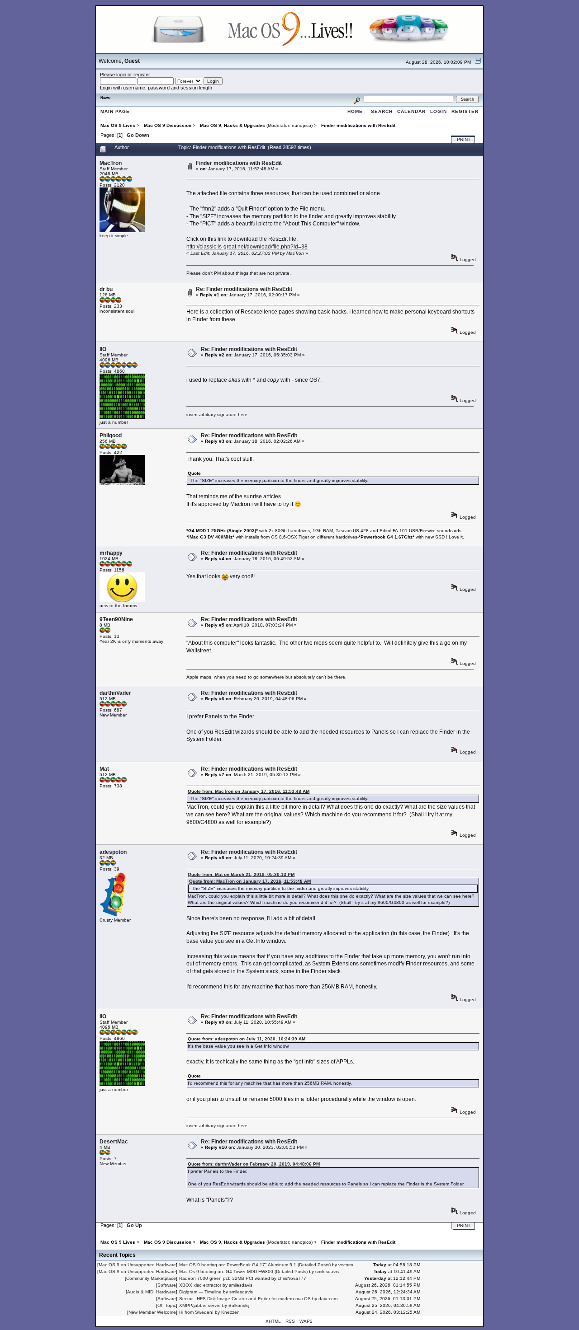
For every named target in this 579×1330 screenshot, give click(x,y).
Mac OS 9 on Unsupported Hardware (137, 1264)
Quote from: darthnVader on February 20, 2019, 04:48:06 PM (254, 1163)
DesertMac (114, 1141)
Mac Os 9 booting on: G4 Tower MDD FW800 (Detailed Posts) (243, 1271)
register (141, 74)
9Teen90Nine (116, 619)
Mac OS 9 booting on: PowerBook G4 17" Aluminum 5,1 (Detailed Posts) (255, 1264)
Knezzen (230, 1312)
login (121, 74)
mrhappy (111, 553)
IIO (103, 349)
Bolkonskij (238, 1305)
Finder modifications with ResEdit (239, 163)
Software (166, 1285)
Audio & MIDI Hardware (151, 1291)
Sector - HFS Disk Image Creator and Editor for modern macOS (245, 1298)
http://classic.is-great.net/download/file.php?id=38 (247, 247)
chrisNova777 (292, 1278)
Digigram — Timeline (200, 1291)
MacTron (111, 163)
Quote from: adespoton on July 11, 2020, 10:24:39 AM (246, 1038)
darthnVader (115, 693)
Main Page (115, 111)
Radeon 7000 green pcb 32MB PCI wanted (224, 1278)
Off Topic (166, 1305)
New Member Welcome (152, 1312)
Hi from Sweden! (196, 1312)
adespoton (113, 852)
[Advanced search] (356, 99)
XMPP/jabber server (200, 1305)
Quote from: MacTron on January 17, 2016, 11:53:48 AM (248, 791)
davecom (327, 1298)
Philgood (111, 435)
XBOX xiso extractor (200, 1285)
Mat (104, 769)
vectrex (345, 1264)
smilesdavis (327, 1271)
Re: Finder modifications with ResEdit (244, 289)
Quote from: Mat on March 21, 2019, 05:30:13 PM (241, 874)
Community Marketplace (151, 1278)
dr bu (106, 289)
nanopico (301, 125)
